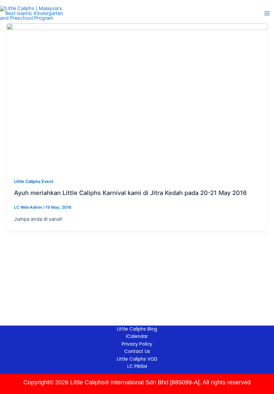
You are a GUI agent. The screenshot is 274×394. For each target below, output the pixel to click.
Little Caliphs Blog (137, 329)
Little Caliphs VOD (137, 359)
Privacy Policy (137, 344)
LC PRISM (137, 366)
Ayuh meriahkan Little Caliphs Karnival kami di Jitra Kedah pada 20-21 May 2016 (130, 192)
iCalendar (137, 336)
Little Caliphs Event (33, 181)
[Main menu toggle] (267, 13)
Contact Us (137, 351)
